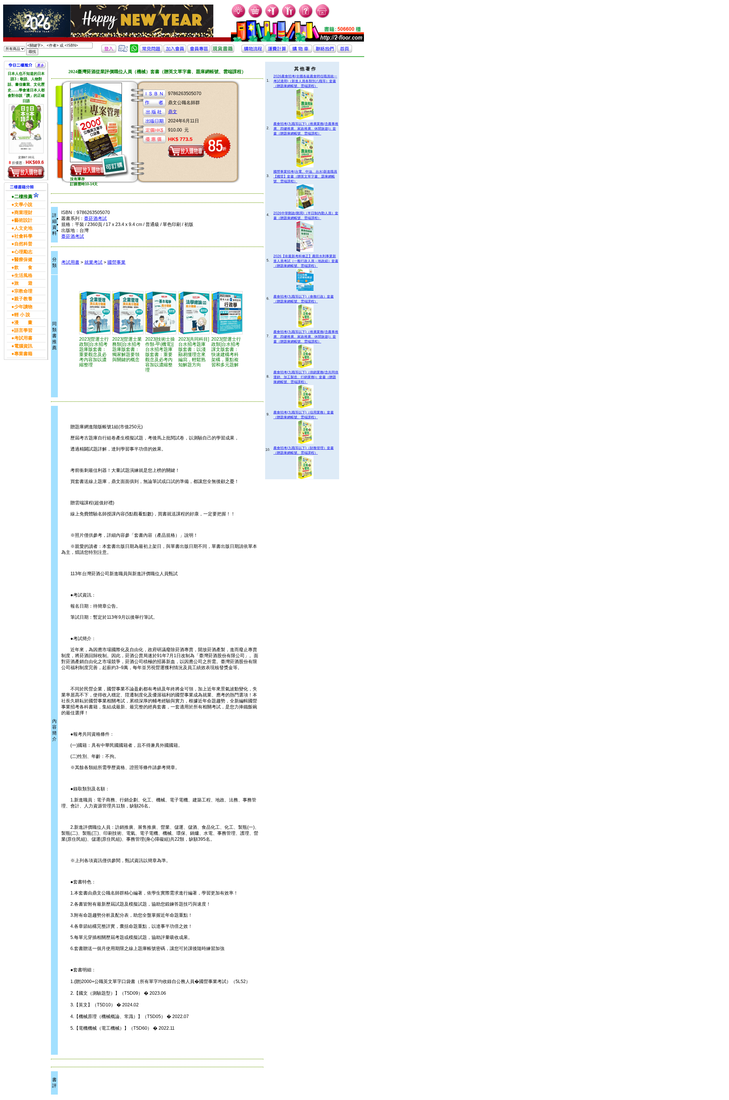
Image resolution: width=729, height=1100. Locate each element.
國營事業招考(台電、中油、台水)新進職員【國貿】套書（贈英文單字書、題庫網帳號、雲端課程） (305, 176)
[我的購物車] (255, 17)
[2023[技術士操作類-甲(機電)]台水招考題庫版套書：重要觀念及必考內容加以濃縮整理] (161, 312)
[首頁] (323, 17)
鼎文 (172, 111)
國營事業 (116, 262)
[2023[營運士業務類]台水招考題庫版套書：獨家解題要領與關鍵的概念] (128, 312)
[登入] (108, 51)
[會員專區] (198, 51)
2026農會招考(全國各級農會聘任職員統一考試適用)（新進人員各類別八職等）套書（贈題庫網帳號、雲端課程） (305, 81)
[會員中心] (289, 17)
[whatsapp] (134, 51)
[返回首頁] (344, 51)
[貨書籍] (222, 51)
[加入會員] (272, 17)
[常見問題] (306, 17)
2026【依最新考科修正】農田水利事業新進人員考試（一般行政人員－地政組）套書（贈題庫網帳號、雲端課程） (305, 261)
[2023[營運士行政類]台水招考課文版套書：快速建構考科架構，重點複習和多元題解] (227, 312)
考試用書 (70, 262)
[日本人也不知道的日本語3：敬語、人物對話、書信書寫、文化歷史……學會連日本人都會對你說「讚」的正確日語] (26, 128)
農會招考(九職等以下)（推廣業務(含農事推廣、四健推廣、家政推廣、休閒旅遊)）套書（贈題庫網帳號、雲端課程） (305, 128)
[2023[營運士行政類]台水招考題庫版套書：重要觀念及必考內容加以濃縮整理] (95, 312)
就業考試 (93, 262)
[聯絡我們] (324, 51)
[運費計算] (276, 51)
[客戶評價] (123, 51)
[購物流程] (252, 51)
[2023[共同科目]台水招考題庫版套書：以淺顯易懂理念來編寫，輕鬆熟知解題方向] (194, 312)
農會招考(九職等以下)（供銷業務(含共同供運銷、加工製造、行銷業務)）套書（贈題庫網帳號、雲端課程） (305, 377)
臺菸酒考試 (95, 218)
